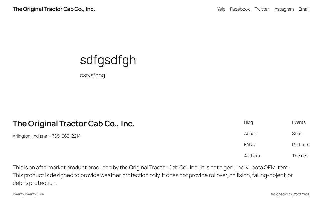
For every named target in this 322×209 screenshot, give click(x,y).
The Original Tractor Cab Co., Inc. (54, 9)
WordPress (301, 194)
